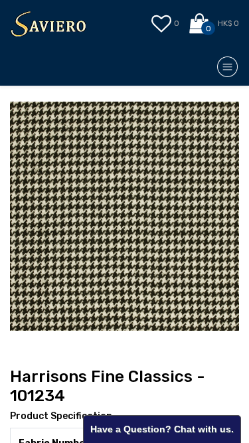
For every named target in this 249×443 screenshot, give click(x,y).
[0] (200, 24)
